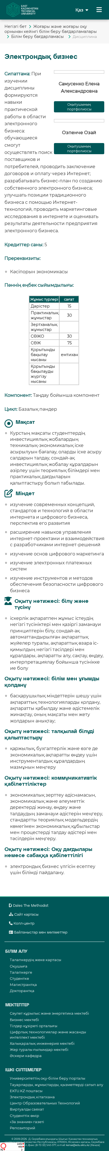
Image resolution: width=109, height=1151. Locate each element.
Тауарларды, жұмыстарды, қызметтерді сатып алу (56, 1084)
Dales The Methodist (30, 906)
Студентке (19, 978)
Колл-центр (23, 923)
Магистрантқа (23, 984)
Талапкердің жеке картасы (35, 959)
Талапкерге (21, 972)
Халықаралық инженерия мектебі (42, 1043)
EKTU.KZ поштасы (26, 1091)
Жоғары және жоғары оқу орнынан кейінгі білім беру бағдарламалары (51, 29)
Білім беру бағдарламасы (38, 36)
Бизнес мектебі (24, 1019)
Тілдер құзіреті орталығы (33, 1026)
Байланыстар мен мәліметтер (40, 932)
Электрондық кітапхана (32, 1097)
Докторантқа (22, 990)
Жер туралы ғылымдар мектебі (39, 1049)
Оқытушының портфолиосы (79, 106)
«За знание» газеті (27, 1121)
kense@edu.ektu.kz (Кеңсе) (83, 1145)
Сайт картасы (26, 915)
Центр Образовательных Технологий (45, 1103)
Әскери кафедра (26, 1055)
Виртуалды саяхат (27, 1109)
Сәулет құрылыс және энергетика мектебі (49, 1013)
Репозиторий (22, 1128)
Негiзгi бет (15, 26)
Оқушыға (18, 966)
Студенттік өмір (24, 1115)
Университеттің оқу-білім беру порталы (47, 1078)
